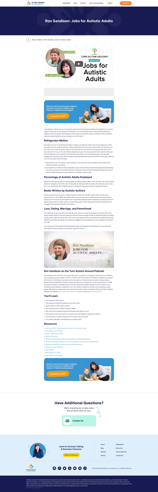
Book (75, 3)
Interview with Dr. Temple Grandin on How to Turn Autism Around (66, 328)
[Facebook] (54, 468)
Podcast (83, 3)
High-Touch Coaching (96, 3)
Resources (119, 448)
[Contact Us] (67, 421)
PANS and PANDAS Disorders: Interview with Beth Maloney (64, 344)
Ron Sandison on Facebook (54, 331)
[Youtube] (75, 468)
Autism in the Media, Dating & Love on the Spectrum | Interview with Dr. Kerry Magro (72, 342)
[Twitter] (64, 468)
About (103, 444)
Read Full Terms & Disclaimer (34, 487)
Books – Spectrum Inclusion (54, 333)
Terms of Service (121, 452)
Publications (120, 444)
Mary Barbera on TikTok (53, 352)
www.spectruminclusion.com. (68, 291)
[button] (117, 3)
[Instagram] (59, 468)
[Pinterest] (80, 468)
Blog (33, 40)
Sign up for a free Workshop (54, 347)
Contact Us (78, 421)
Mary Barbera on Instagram (54, 355)
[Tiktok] (85, 468)
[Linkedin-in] (69, 468)
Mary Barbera (50, 350)
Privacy (103, 455)
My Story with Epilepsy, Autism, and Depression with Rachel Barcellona (68, 339)
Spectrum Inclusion (52, 336)
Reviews (103, 452)
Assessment (67, 3)
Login (110, 3)
